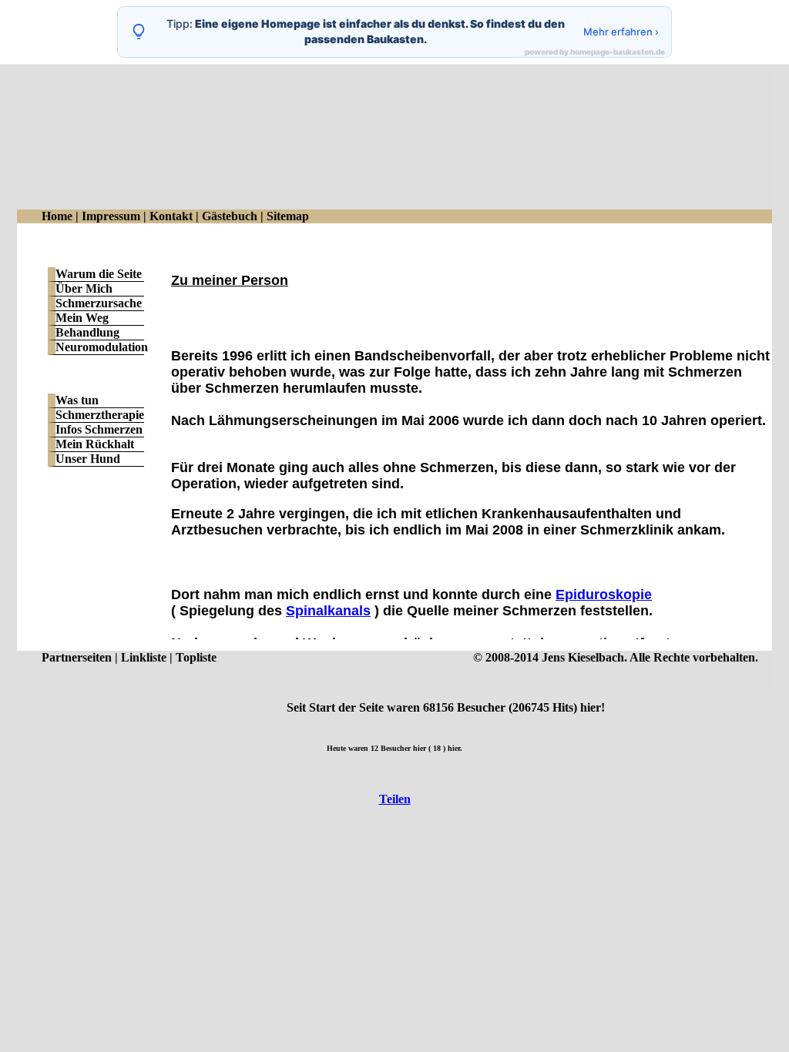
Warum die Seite (98, 273)
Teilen (395, 799)
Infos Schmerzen (99, 429)
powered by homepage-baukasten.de (595, 51)
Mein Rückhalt (94, 444)
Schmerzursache (98, 303)
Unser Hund (87, 458)
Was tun (77, 400)
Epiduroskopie (604, 594)
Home (57, 216)
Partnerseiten (77, 657)
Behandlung (87, 332)
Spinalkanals (328, 610)
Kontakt (171, 216)
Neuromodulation (101, 346)
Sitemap (288, 216)
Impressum (111, 216)
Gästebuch (229, 216)
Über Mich (83, 288)
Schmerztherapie (99, 414)
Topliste (196, 657)
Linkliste (143, 657)
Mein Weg (82, 317)
